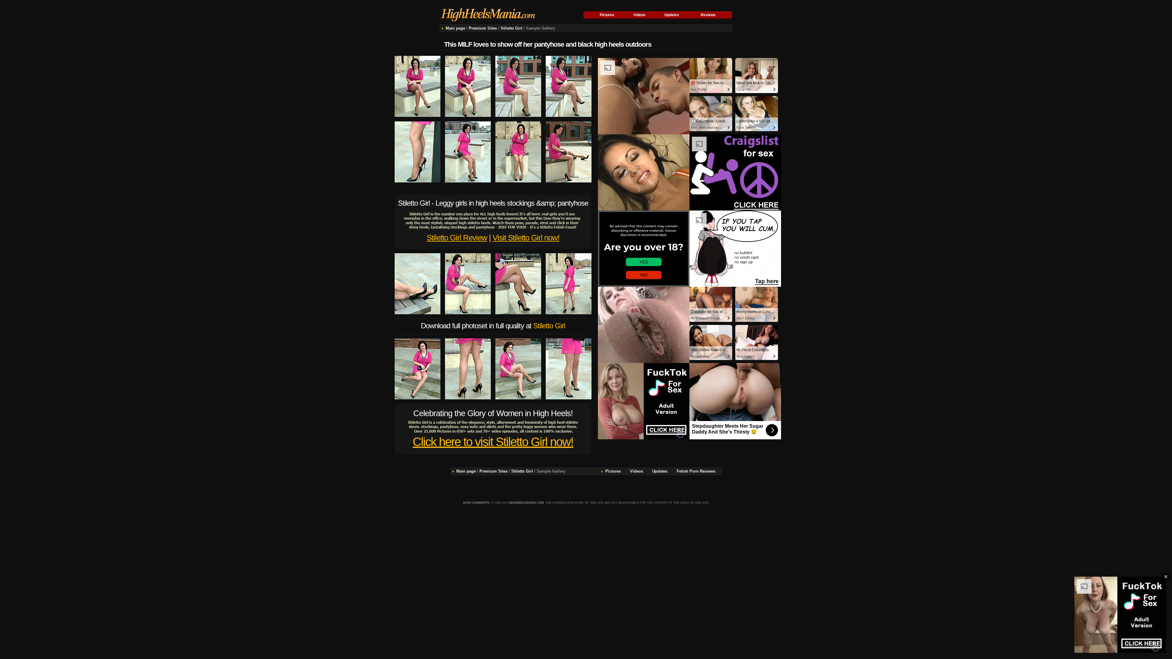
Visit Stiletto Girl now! (526, 237)
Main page (455, 28)
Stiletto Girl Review (457, 237)
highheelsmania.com (526, 502)
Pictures (607, 15)
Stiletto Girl (511, 28)
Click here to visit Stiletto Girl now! (493, 441)
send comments (476, 502)
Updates (671, 15)
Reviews (708, 15)
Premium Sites (483, 28)
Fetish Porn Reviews (696, 471)
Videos (640, 15)
